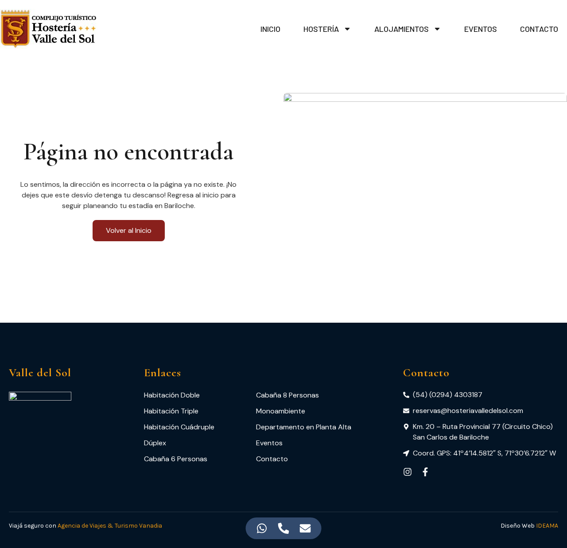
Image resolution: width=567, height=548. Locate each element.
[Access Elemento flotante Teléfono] (284, 528)
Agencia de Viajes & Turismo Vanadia (110, 525)
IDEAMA (547, 525)
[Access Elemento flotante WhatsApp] (262, 528)
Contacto (539, 29)
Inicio (270, 29)
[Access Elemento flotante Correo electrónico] (305, 528)
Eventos (480, 29)
